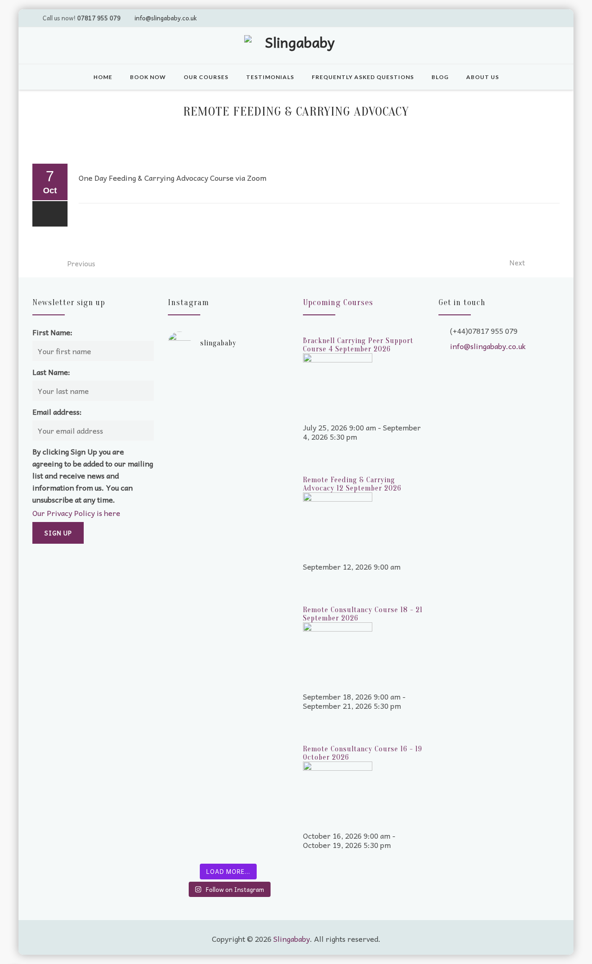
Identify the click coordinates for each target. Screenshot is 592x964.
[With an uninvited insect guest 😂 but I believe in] (260, 606)
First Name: (52, 332)
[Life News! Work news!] (197, 375)
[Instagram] (551, 18)
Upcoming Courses (338, 302)
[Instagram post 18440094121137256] (260, 689)
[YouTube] (516, 18)
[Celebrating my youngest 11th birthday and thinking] (197, 615)
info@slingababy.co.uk (166, 18)
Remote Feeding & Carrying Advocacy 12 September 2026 (352, 484)
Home (102, 77)
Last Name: (51, 372)
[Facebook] (533, 18)
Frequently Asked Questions (363, 77)
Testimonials (270, 77)
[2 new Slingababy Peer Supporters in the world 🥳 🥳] (197, 763)
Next (517, 262)
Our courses (206, 77)
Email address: (57, 411)
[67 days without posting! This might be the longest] (260, 463)
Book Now (148, 77)
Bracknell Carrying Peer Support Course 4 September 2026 (358, 345)
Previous (81, 263)
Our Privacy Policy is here (76, 513)
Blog (440, 77)
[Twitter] (498, 18)
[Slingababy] (296, 46)
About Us (482, 77)
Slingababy (291, 939)
